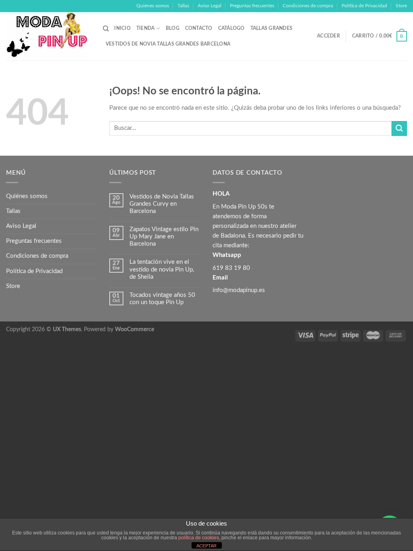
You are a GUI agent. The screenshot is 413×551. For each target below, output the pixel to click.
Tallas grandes (271, 28)
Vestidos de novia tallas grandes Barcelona (168, 44)
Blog (172, 28)
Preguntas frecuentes (252, 5)
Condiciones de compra (308, 5)
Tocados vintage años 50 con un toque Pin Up (162, 298)
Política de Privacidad (364, 5)
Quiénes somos (152, 5)
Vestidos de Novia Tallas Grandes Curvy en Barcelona (161, 204)
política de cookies (198, 538)
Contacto (199, 28)
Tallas (183, 5)
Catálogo (231, 28)
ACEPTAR (206, 545)
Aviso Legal (209, 5)
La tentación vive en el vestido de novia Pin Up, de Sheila (161, 269)
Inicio (122, 28)
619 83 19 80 (231, 268)
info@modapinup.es (239, 290)
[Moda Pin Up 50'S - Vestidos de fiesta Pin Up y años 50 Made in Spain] (48, 36)
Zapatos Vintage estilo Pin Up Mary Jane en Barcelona (163, 236)
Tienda (145, 28)
